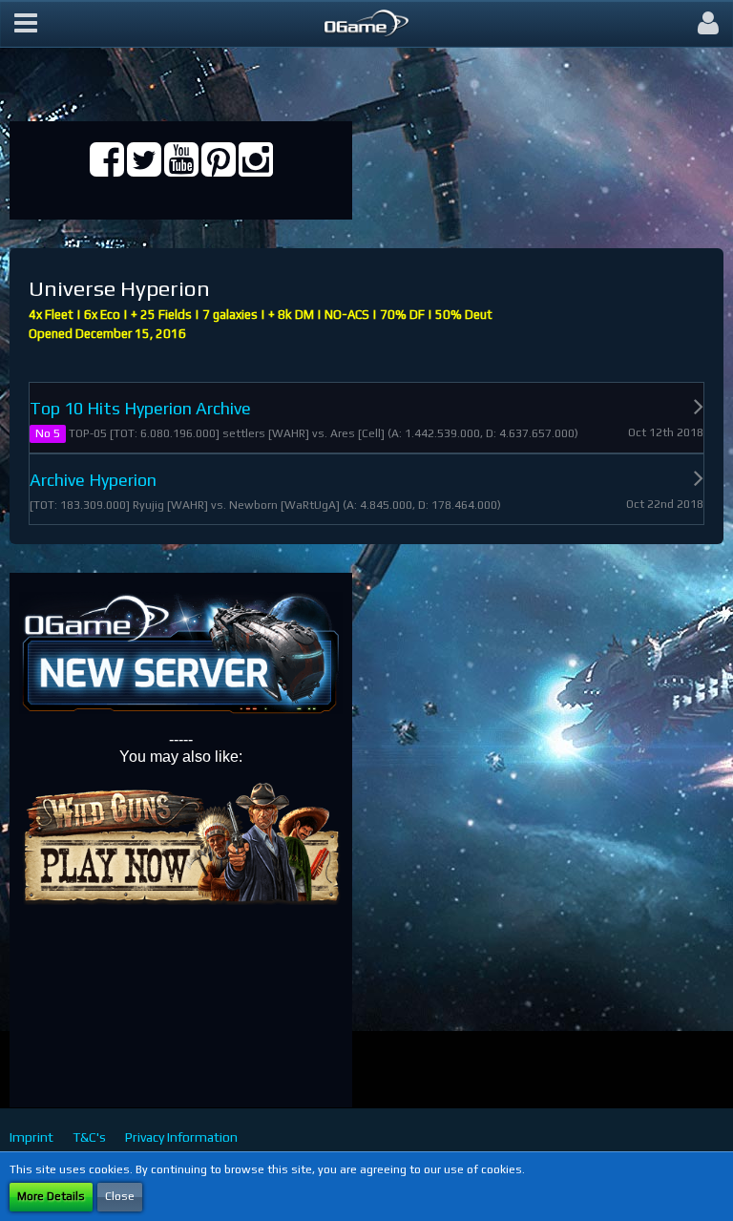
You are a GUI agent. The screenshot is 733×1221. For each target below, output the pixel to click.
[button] (26, 24)
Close (120, 1196)
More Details (51, 1196)
